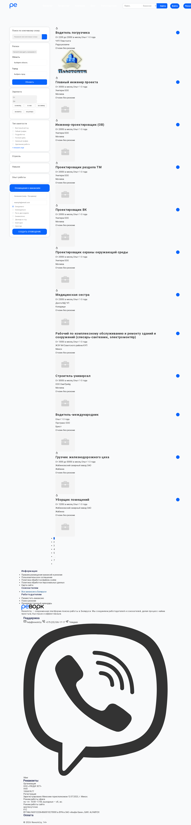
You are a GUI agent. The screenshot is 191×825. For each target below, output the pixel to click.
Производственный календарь (36, 603)
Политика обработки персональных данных (42, 582)
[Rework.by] (21, 5)
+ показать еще (18, 148)
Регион (15, 46)
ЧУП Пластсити (63, 41)
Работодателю (109, 6)
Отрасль (16, 156)
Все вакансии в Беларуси (33, 591)
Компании (80, 6)
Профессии (63, 6)
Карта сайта (27, 585)
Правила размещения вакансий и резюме (41, 575)
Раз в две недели (22, 213)
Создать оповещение (29, 232)
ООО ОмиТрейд (63, 384)
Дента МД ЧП (62, 303)
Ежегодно (19, 223)
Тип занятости (19, 123)
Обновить (29, 82)
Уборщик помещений (72, 500)
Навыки (16, 167)
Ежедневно (19, 206)
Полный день (20, 138)
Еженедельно (20, 210)
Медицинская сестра (72, 295)
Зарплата (17, 91)
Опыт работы (19, 177)
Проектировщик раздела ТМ (78, 167)
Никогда (18, 226)
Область (16, 57)
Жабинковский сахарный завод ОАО (73, 465)
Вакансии (47, 6)
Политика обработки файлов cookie (38, 580)
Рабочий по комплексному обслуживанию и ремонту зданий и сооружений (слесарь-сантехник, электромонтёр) (105, 335)
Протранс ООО (62, 423)
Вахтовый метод (21, 128)
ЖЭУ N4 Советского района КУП (71, 345)
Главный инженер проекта (76, 82)
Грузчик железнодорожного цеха (82, 457)
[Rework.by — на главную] (32, 607)
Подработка (20, 134)
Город (15, 69)
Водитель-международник (77, 414)
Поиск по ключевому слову (26, 30)
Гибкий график (20, 131)
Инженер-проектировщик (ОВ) (79, 125)
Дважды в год (21, 219)
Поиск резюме (28, 601)
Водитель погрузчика (72, 32)
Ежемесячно (20, 216)
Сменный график (21, 141)
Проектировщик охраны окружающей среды (91, 252)
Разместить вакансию (32, 598)
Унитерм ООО (62, 90)
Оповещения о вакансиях (27, 188)
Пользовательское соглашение (36, 577)
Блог (93, 6)
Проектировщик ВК (71, 210)
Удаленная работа (22, 144)
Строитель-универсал (73, 376)
